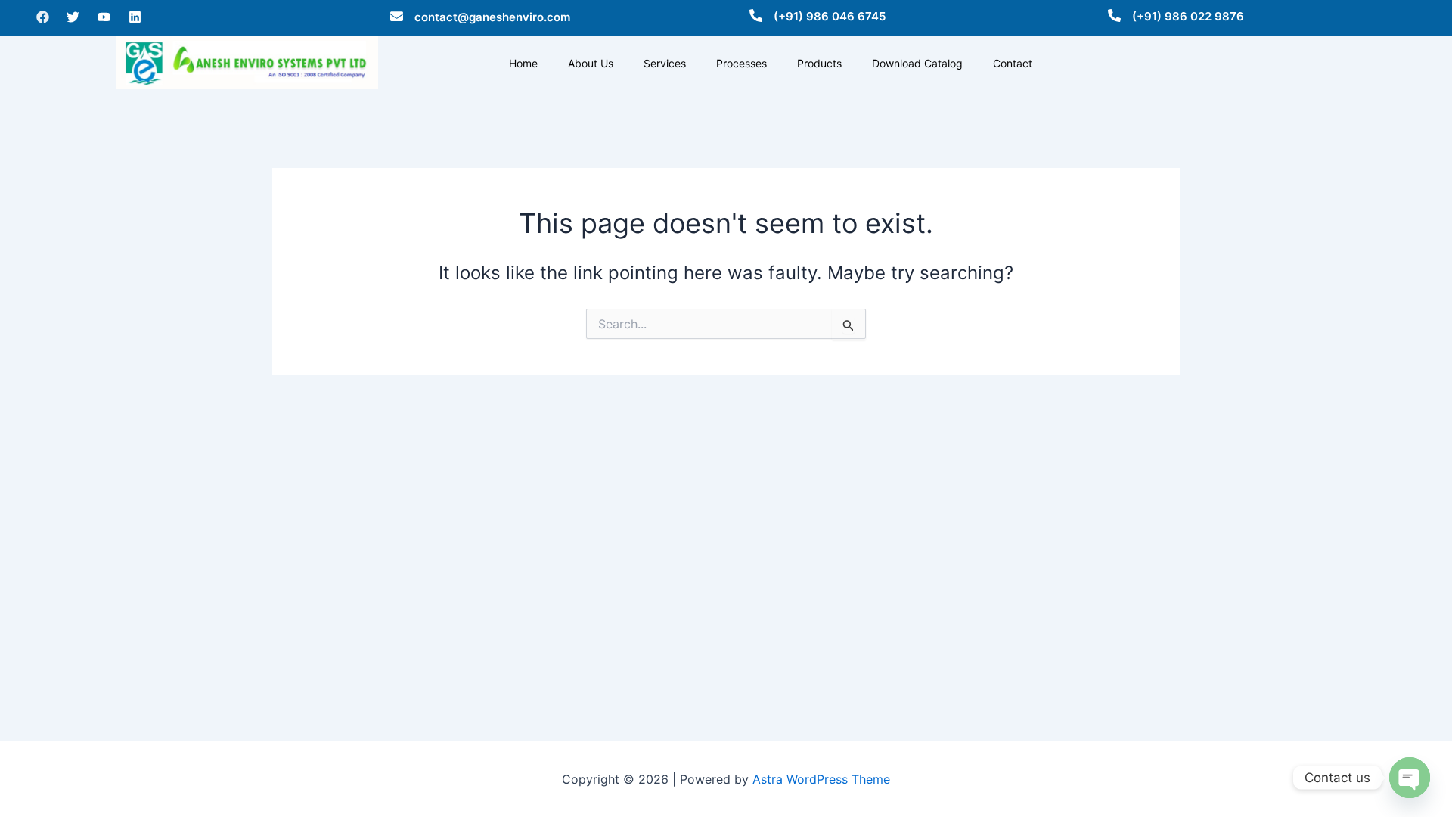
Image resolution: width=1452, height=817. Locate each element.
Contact (1012, 63)
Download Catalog (917, 63)
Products (819, 63)
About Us (590, 63)
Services (665, 63)
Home (523, 63)
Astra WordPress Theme (821, 779)
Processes (741, 63)
